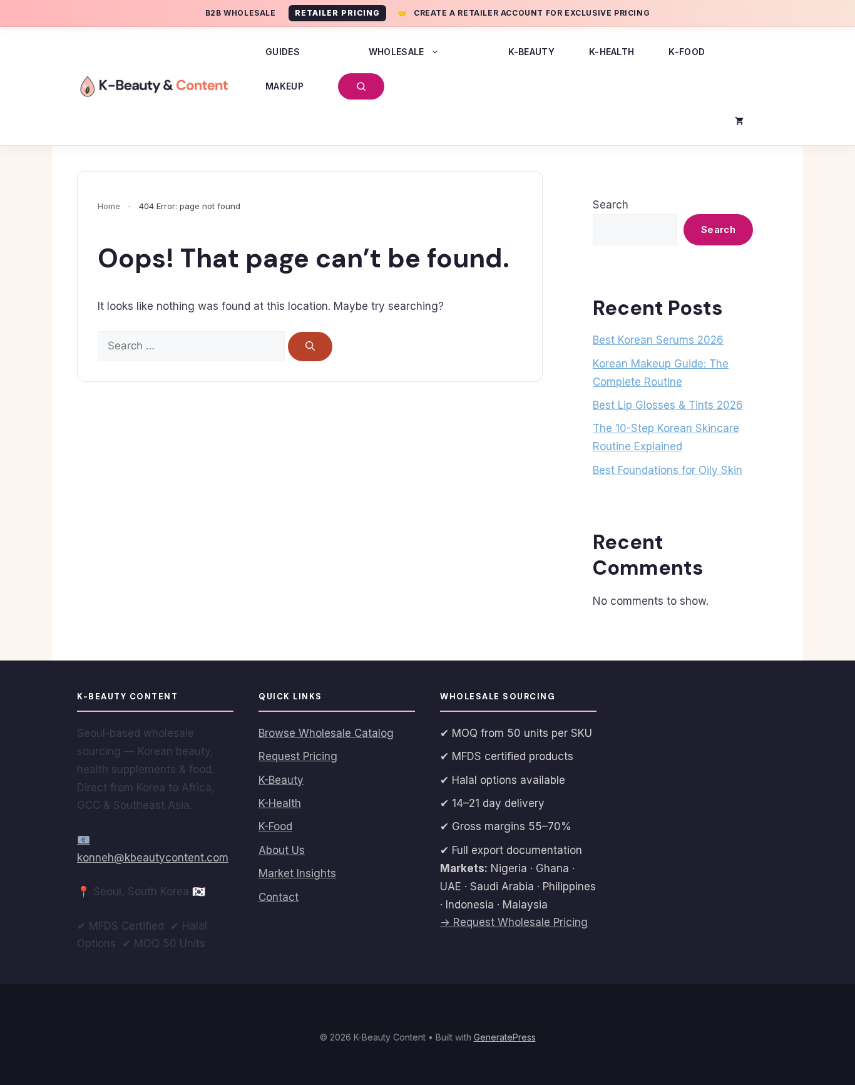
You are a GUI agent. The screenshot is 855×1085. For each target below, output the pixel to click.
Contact (279, 897)
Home (109, 206)
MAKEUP (284, 86)
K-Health (611, 51)
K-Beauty (531, 51)
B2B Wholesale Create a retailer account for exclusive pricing (427, 13)
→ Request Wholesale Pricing (514, 922)
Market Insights (297, 873)
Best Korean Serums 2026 (658, 340)
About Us (282, 850)
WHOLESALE (396, 51)
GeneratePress (505, 1037)
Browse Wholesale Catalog (326, 733)
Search (610, 204)
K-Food (686, 51)
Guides (282, 51)
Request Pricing (298, 756)
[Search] (310, 346)
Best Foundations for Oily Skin (667, 470)
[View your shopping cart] (739, 120)
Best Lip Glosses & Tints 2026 (668, 405)
